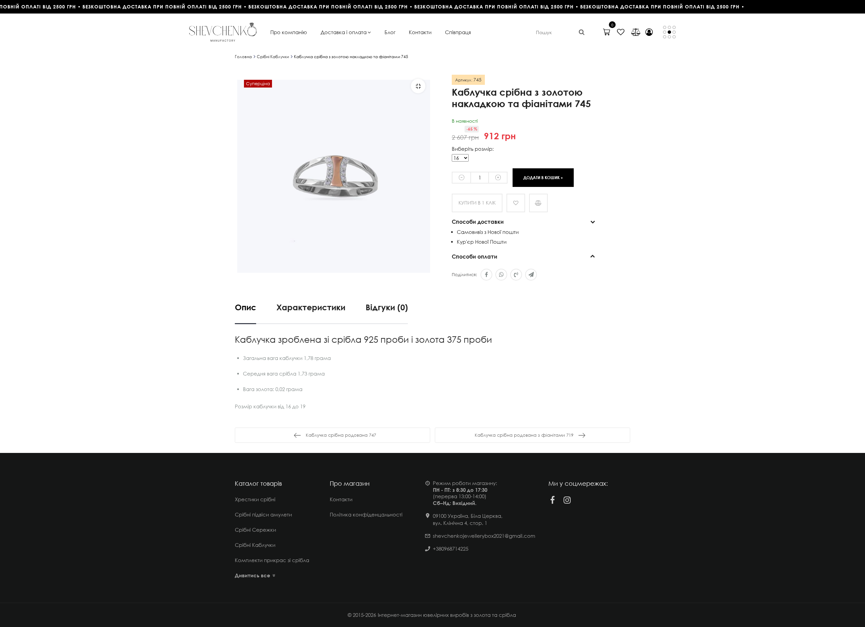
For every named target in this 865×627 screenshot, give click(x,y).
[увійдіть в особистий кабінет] (649, 32)
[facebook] (552, 500)
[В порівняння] (538, 203)
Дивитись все (252, 575)
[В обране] (515, 203)
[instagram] (567, 500)
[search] (582, 32)
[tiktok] (582, 500)
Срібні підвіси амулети (263, 514)
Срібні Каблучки (255, 545)
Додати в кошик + (543, 177)
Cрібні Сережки (255, 530)
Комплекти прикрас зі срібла (272, 560)
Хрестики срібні (255, 499)
